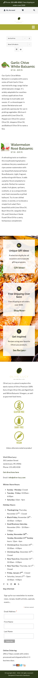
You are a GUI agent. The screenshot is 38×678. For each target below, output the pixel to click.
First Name (8, 622)
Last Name (8, 631)
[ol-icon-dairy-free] (19, 416)
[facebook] (4, 584)
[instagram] (11, 584)
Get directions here (11, 472)
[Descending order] (29, 38)
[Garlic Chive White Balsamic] (5, 62)
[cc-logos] (19, 665)
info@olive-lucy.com (17, 477)
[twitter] (7, 584)
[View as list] (21, 49)
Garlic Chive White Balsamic (23, 64)
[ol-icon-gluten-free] (19, 401)
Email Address (10, 611)
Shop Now (19, 310)
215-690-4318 (16, 2)
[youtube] (15, 584)
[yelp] (18, 584)
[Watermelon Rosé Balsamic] (5, 144)
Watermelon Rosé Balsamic (22, 146)
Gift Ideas (19, 267)
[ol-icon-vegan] (19, 432)
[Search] (34, 10)
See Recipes (19, 350)
